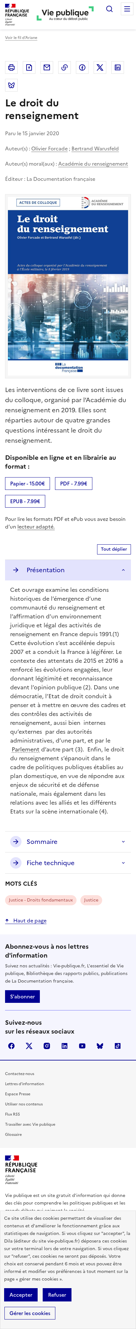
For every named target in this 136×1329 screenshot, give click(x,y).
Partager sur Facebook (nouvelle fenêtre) (82, 67)
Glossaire (13, 1134)
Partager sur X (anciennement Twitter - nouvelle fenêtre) (100, 67)
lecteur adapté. (36, 526)
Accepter (20, 1295)
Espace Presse (17, 1094)
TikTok (117, 1046)
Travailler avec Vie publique (30, 1124)
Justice (91, 900)
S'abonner (22, 996)
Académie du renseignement (93, 164)
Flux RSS (12, 1114)
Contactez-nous (19, 1074)
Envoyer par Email (46, 67)
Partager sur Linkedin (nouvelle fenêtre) (117, 67)
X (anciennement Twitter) (29, 1046)
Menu (127, 9)
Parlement (26, 749)
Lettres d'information (24, 1084)
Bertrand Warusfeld (95, 148)
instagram (46, 1046)
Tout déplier (114, 549)
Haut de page (29, 920)
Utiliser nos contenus (24, 1104)
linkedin (64, 1046)
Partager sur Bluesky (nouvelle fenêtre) (11, 85)
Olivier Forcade (49, 148)
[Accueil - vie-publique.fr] (65, 15)
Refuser (57, 1295)
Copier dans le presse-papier (64, 67)
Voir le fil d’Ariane (21, 38)
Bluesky (100, 1046)
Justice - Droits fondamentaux (41, 900)
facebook (11, 1046)
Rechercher (109, 9)
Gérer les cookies (29, 1313)
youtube (82, 1046)
